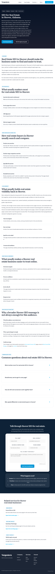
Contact (19, 559)
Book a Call (49, 2)
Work (41, 2)
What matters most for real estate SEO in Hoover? (19, 365)
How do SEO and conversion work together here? (19, 389)
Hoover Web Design (35, 559)
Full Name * (18, 438)
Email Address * (37, 438)
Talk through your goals (21, 41)
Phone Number (37, 445)
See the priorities (7, 41)
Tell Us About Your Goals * (27, 451)
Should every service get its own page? (16, 377)
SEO (16, 11)
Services (34, 2)
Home (3, 11)
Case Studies (27, 2)
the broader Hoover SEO (30, 344)
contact (15, 346)
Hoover (12, 11)
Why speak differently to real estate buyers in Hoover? (20, 402)
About (20, 2)
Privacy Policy (50, 571)
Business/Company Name (18, 445)
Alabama (8, 11)
